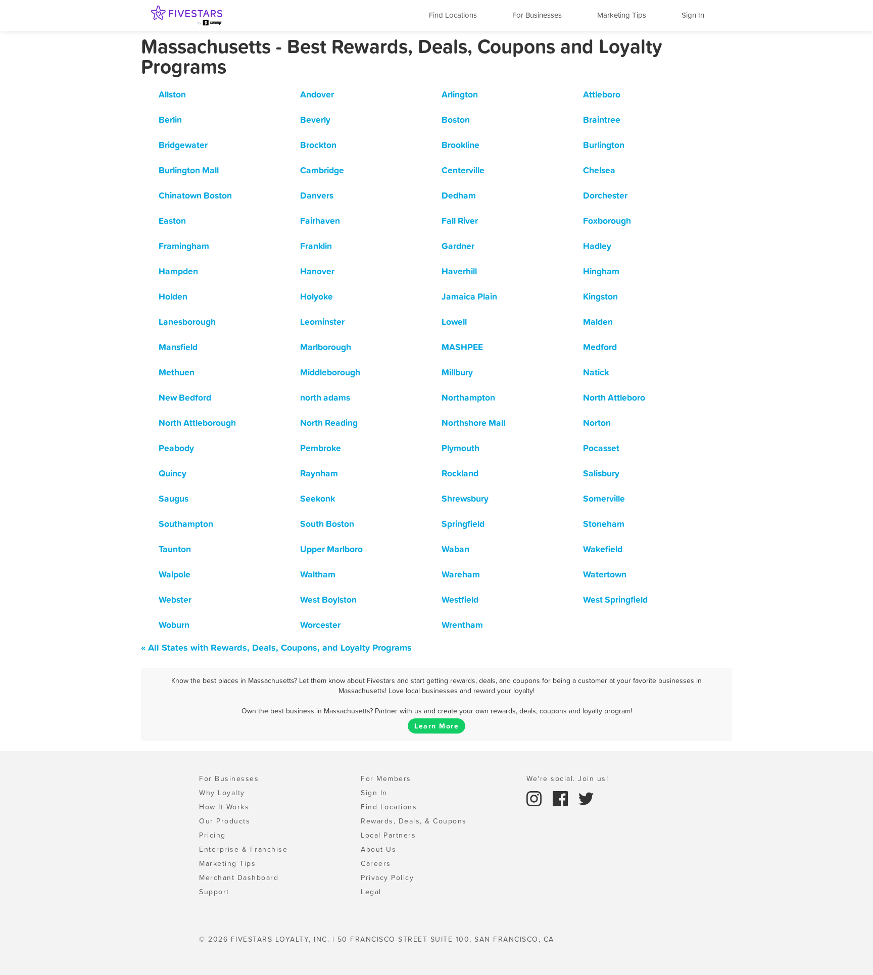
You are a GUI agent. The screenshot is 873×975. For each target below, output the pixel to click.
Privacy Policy (387, 877)
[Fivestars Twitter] (586, 798)
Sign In (693, 15)
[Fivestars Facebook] (562, 798)
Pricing (212, 835)
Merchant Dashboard (238, 877)
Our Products (224, 821)
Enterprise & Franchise (243, 849)
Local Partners (388, 835)
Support (214, 892)
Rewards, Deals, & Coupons (414, 821)
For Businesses (537, 15)
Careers (376, 863)
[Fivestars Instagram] (535, 798)
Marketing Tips (621, 15)
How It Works (224, 807)
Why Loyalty (222, 793)
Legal (371, 892)
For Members (386, 778)
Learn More (436, 726)
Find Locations (453, 15)
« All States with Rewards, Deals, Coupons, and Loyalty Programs (276, 647)
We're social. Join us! (567, 778)
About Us (378, 849)
